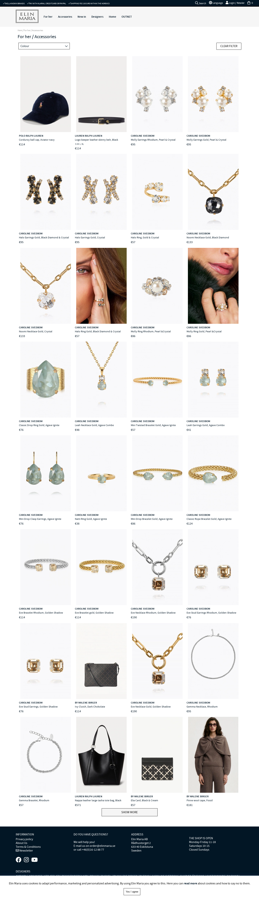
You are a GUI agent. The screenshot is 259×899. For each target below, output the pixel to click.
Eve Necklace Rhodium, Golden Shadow (153, 612)
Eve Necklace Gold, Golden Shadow (151, 706)
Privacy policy (24, 839)
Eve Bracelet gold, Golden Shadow (94, 612)
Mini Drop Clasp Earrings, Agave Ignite (40, 519)
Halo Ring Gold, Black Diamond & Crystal (98, 331)
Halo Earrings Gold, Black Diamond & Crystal (44, 237)
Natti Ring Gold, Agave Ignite (91, 519)
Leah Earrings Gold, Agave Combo (206, 425)
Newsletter (26, 851)
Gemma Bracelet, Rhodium (34, 800)
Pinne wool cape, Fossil (200, 800)
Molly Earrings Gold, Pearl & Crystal (206, 139)
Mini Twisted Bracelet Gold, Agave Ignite (153, 425)
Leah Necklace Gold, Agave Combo (94, 425)
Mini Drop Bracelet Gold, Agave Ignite (152, 519)
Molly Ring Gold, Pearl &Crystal (204, 331)
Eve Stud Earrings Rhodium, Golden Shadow (211, 612)
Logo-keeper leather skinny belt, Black (96, 139)
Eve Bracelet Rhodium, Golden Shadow (41, 612)
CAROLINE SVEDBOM (142, 136)
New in (82, 17)
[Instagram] (26, 860)
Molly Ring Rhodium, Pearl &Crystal (151, 331)
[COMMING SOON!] (34, 860)
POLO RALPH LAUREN (31, 136)
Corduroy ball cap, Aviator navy (37, 139)
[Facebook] (18, 860)
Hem (20, 30)
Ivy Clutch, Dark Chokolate (90, 706)
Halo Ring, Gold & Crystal (145, 237)
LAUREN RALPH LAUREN (88, 136)
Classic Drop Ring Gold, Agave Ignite (39, 425)
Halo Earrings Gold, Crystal (90, 237)
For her (48, 17)
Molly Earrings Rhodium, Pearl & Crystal (153, 139)
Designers (97, 17)
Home (112, 17)
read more (190, 883)
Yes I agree (132, 891)
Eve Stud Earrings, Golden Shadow (38, 706)
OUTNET (127, 17)
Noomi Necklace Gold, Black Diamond (208, 237)
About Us (21, 843)
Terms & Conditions (28, 847)
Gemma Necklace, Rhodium (202, 706)
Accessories (65, 17)
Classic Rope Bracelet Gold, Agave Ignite (209, 519)
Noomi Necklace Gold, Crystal (35, 331)
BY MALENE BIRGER (86, 702)
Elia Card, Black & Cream (144, 800)
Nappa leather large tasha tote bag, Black (98, 800)
